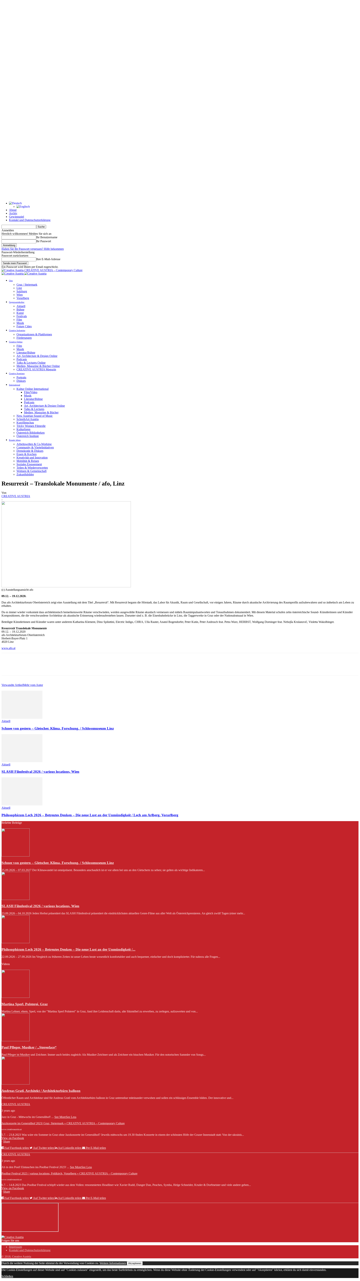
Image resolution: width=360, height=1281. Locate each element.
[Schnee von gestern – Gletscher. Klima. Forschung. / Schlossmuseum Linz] (22, 717)
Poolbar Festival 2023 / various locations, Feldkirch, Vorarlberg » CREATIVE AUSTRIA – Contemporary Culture (69, 1173)
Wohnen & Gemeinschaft (31, 471)
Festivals (21, 316)
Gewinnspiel (16, 216)
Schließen (7, 1276)
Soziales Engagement (29, 464)
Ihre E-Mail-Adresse (48, 259)
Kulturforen (23, 429)
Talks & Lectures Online (31, 362)
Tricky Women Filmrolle (31, 425)
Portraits (21, 377)
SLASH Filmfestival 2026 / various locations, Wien (40, 772)
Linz (19, 288)
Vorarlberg (22, 298)
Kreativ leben (15, 440)
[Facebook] (8, 667)
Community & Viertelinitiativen (35, 447)
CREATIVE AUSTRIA (16, 496)
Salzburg (21, 291)
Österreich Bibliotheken (30, 432)
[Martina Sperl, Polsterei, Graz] (16, 996)
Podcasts (21, 359)
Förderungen (24, 337)
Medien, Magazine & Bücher (41, 412)
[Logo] (13, 273)
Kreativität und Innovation (32, 457)
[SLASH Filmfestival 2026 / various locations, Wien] (22, 761)
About (12, 210)
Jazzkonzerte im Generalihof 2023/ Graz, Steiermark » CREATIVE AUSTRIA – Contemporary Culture (63, 1123)
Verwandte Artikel (12, 685)
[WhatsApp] (48, 667)
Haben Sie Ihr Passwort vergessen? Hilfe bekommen (33, 248)
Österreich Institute (27, 436)
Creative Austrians (17, 373)
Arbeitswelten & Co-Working (34, 444)
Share (6, 1141)
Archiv (13, 213)
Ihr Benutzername (46, 237)
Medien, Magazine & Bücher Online (38, 366)
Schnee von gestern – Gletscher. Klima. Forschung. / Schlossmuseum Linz (58, 728)
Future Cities (24, 326)
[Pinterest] (34, 667)
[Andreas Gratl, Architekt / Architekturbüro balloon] (16, 1083)
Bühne (20, 309)
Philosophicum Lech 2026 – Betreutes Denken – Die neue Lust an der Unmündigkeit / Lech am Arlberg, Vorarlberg (90, 815)
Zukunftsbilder (25, 474)
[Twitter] (21, 667)
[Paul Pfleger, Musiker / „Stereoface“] (16, 1040)
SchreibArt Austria (27, 419)
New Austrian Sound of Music (34, 415)
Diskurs (21, 380)
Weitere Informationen (113, 1263)
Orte (11, 280)
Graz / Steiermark (26, 284)
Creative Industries (17, 330)
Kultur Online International (32, 388)
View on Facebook (13, 1138)
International (14, 385)
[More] (62, 667)
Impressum (15, 1246)
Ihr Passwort (43, 241)
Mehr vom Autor (33, 685)
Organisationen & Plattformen (34, 334)
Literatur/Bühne (25, 352)
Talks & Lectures (34, 409)
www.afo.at (8, 648)
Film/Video (30, 392)
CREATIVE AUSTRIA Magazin (36, 369)
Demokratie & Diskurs (29, 450)
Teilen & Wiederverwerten (32, 467)
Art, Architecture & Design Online (36, 355)
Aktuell (20, 306)
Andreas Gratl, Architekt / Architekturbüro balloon (41, 1091)
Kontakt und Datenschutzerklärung (29, 220)
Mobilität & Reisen (27, 461)
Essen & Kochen (26, 454)
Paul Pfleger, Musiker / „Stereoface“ (29, 1047)
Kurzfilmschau (25, 422)
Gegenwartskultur (16, 302)
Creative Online (15, 342)
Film (19, 319)
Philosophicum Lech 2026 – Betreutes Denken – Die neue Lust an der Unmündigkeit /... (68, 949)
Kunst (20, 312)
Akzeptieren (134, 1263)
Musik (20, 323)
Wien (19, 294)
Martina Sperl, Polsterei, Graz (25, 1004)
